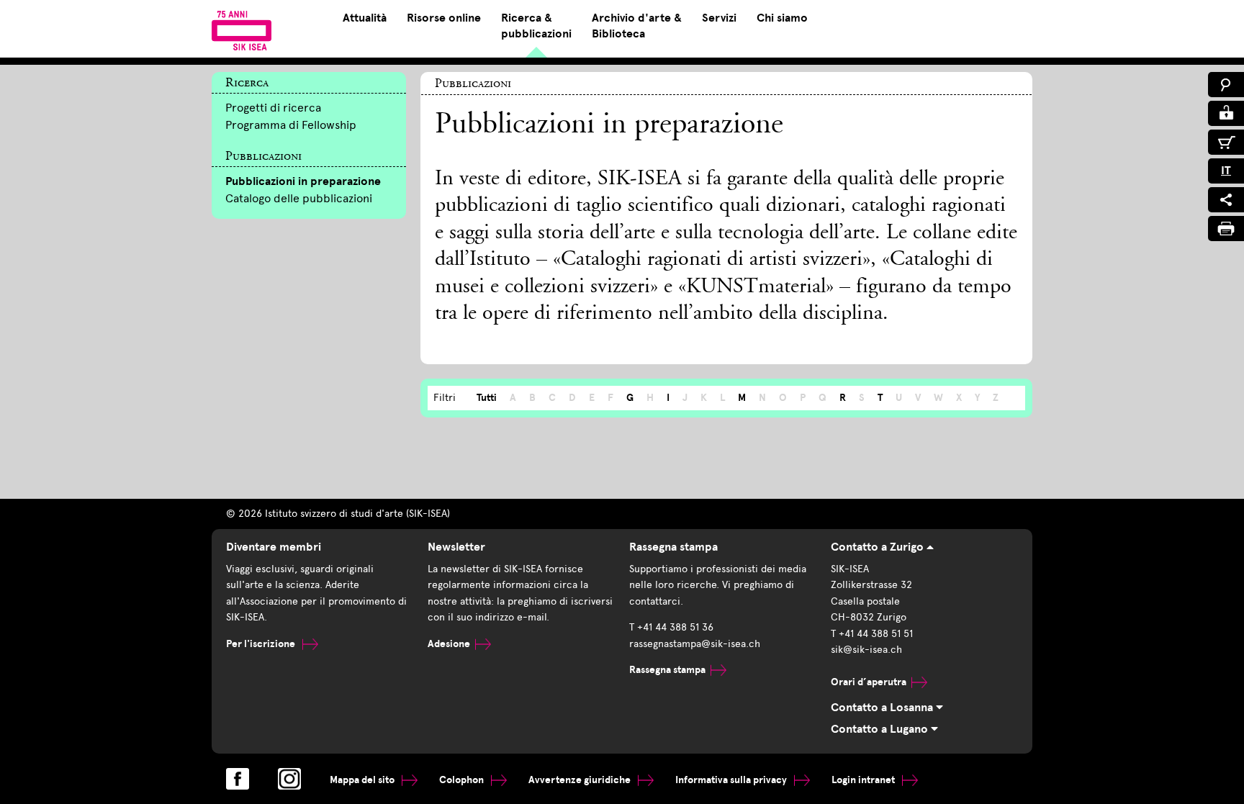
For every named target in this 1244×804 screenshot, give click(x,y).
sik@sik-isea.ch (866, 649)
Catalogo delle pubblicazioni (298, 198)
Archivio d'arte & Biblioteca (637, 26)
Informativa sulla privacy (732, 780)
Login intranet (864, 780)
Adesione (449, 644)
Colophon (462, 780)
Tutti (487, 398)
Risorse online (444, 18)
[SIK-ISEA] (241, 30)
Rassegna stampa (667, 670)
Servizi (719, 18)
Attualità (365, 18)
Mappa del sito (363, 780)
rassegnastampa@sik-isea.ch (694, 644)
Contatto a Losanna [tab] (883, 707)
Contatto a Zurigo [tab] (879, 547)
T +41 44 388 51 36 (671, 627)
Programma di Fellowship (290, 125)
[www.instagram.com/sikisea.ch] (289, 779)
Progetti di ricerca (273, 107)
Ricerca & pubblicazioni (536, 26)
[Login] (1226, 113)
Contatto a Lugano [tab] (881, 729)
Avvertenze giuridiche (580, 780)
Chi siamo (782, 18)
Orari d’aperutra (868, 682)
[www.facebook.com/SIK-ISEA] (237, 779)
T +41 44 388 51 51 (872, 634)
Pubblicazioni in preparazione (303, 181)
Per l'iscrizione (261, 644)
